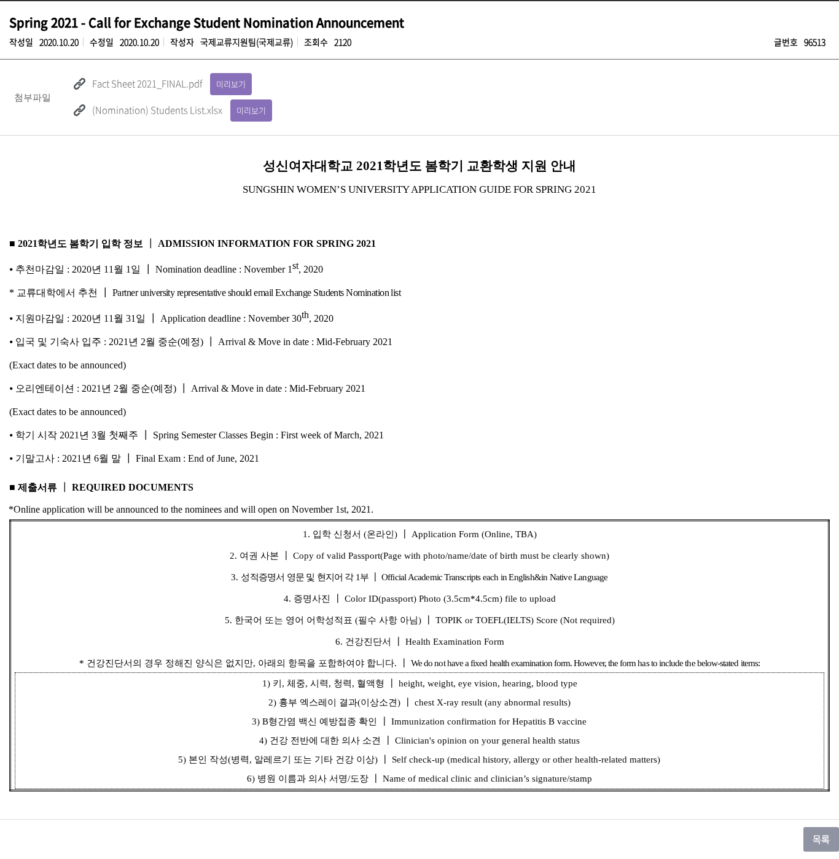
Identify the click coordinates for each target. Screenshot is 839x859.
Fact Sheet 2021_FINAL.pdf (147, 83)
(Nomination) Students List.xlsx (157, 110)
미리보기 (231, 84)
